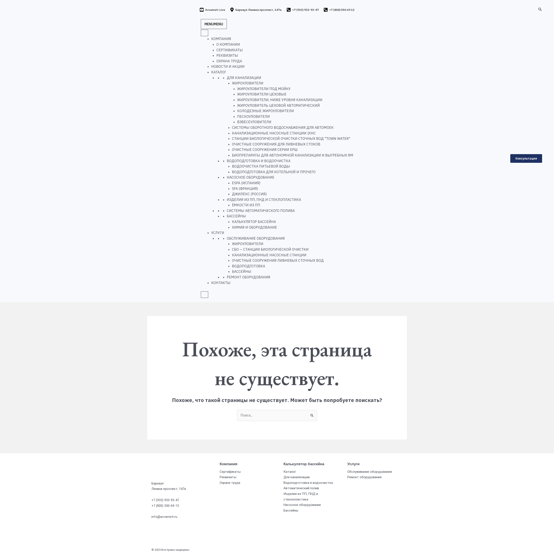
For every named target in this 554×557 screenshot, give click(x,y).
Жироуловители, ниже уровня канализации (279, 100)
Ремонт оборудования (248, 277)
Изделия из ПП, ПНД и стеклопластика (264, 199)
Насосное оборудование (250, 177)
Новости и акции (228, 66)
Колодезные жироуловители (265, 111)
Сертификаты (229, 50)
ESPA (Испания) (246, 183)
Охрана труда (229, 61)
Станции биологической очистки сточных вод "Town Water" (291, 138)
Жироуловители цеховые (262, 94)
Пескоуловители (253, 116)
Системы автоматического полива (261, 210)
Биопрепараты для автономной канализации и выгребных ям (292, 155)
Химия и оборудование (254, 227)
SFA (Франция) (245, 188)
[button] (540, 9)
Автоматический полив (301, 488)
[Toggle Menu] (204, 33)
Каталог (218, 72)
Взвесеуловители (254, 122)
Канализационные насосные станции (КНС (274, 133)
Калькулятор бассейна (254, 222)
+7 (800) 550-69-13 (165, 506)
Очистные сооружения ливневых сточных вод (278, 260)
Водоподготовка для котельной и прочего (274, 172)
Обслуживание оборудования (256, 238)
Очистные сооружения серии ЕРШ (265, 149)
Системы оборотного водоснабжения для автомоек (283, 127)
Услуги (217, 233)
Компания (221, 39)
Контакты (220, 283)
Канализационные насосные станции (269, 255)
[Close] (204, 294)
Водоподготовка (248, 266)
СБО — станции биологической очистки (270, 249)
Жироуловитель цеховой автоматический (278, 105)
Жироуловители (247, 83)
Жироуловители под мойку (264, 89)
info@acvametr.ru (164, 517)
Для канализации (244, 78)
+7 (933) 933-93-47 (165, 500)
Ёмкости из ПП (246, 205)
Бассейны (236, 216)
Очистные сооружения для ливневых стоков (276, 144)
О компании (228, 44)
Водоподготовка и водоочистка (258, 161)
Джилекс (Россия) (249, 194)
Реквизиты (227, 55)
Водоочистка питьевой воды (261, 166)
